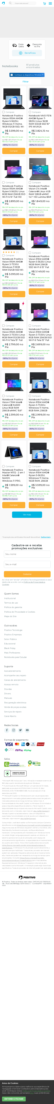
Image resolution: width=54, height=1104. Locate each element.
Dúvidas (8, 689)
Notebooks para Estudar (15, 657)
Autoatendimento (12, 671)
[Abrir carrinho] (44, 4)
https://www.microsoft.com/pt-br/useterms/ (34, 825)
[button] (50, 3)
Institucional (10, 598)
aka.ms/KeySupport (41, 811)
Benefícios (30, 53)
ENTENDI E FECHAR (13, 1099)
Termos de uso (11, 603)
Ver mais (27, 515)
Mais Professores (12, 653)
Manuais (8, 698)
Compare (10, 112)
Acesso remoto (11, 684)
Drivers (7, 693)
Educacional (9, 644)
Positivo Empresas (13, 634)
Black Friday (9, 648)
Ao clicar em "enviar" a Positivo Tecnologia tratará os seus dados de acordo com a (27, 582)
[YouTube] (27, 730)
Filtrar (26, 81)
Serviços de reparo (12, 712)
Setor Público (10, 639)
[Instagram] (13, 730)
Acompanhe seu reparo (15, 675)
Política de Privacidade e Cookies (19, 612)
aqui (32, 1093)
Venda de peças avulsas (15, 707)
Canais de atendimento (15, 680)
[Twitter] (20, 730)
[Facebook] (7, 730)
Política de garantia (13, 607)
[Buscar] (10, 3)
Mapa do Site (10, 616)
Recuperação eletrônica (15, 702)
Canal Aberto (10, 716)
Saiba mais (45, 537)
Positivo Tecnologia (13, 630)
